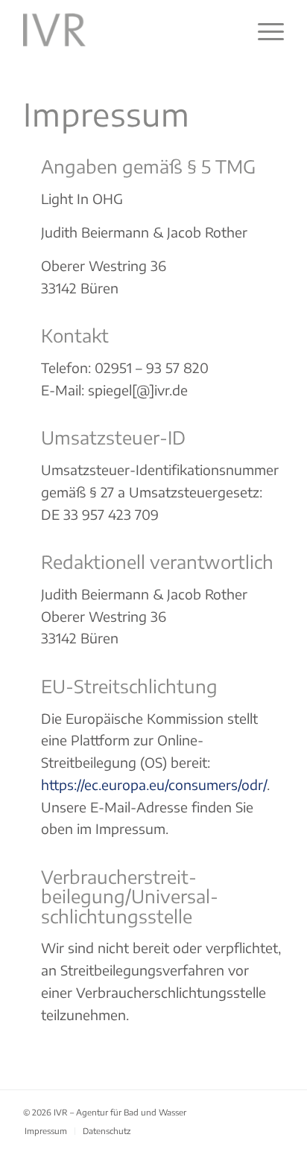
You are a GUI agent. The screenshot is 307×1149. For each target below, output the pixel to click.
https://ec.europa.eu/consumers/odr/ (154, 784)
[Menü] (263, 30)
